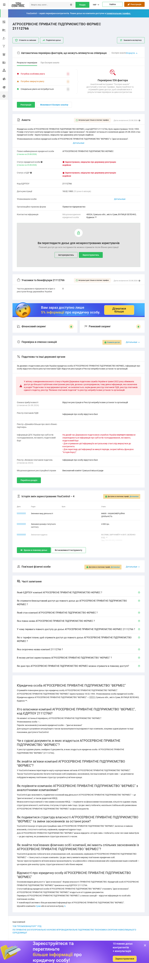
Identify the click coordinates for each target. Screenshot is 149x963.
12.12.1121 (21, 535)
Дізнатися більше (119, 310)
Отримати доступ (113, 342)
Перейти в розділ (29, 480)
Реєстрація (135, 4)
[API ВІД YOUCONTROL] (4, 46)
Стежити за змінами (27, 40)
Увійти (112, 4)
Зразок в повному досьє (35, 550)
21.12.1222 (21, 524)
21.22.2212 (21, 513)
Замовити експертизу (133, 40)
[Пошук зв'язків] (4, 70)
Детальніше (119, 199)
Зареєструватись (91, 255)
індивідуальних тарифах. (119, 13)
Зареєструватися (124, 958)
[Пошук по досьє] (4, 30)
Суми (38, 906)
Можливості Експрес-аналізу (54, 105)
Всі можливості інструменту (68, 550)
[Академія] (4, 87)
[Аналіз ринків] (4, 78)
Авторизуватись (66, 255)
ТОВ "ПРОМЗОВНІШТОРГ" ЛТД (27, 926)
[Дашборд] (4, 21)
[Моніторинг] (4, 54)
